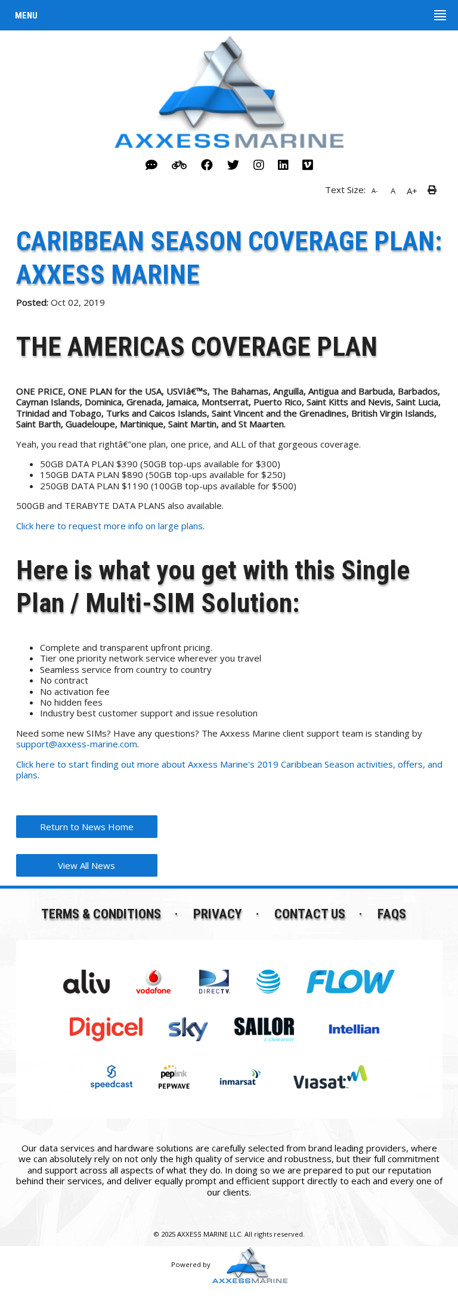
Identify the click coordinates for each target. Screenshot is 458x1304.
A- (375, 190)
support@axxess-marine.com (76, 744)
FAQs (391, 913)
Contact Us (309, 913)
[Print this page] (433, 190)
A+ (412, 191)
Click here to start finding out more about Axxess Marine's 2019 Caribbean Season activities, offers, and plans (229, 769)
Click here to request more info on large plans (109, 526)
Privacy (217, 913)
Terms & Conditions (101, 913)
